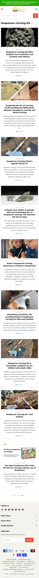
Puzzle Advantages (30, 563)
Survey (7, 565)
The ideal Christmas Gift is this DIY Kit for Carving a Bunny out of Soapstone (19, 467)
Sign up (29, 540)
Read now (19, 76)
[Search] (35, 15)
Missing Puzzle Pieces (24, 559)
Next (22, 495)
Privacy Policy (13, 567)
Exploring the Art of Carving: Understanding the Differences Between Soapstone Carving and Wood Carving (19, 109)
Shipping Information (9, 561)
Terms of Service (23, 567)
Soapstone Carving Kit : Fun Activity (19, 415)
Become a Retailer (11, 559)
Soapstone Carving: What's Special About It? (19, 162)
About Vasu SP (29, 569)
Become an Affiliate (16, 565)
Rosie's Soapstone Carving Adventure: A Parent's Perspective (19, 264)
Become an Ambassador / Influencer (13, 569)
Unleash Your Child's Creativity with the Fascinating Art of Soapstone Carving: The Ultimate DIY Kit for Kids (19, 213)
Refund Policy (28, 565)
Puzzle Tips (19, 563)
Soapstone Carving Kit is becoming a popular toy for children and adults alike (19, 365)
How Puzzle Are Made (8, 563)
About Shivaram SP (19, 571)
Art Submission (21, 561)
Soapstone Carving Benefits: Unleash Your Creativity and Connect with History (19, 54)
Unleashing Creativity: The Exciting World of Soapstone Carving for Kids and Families (19, 316)
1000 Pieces (30, 561)
